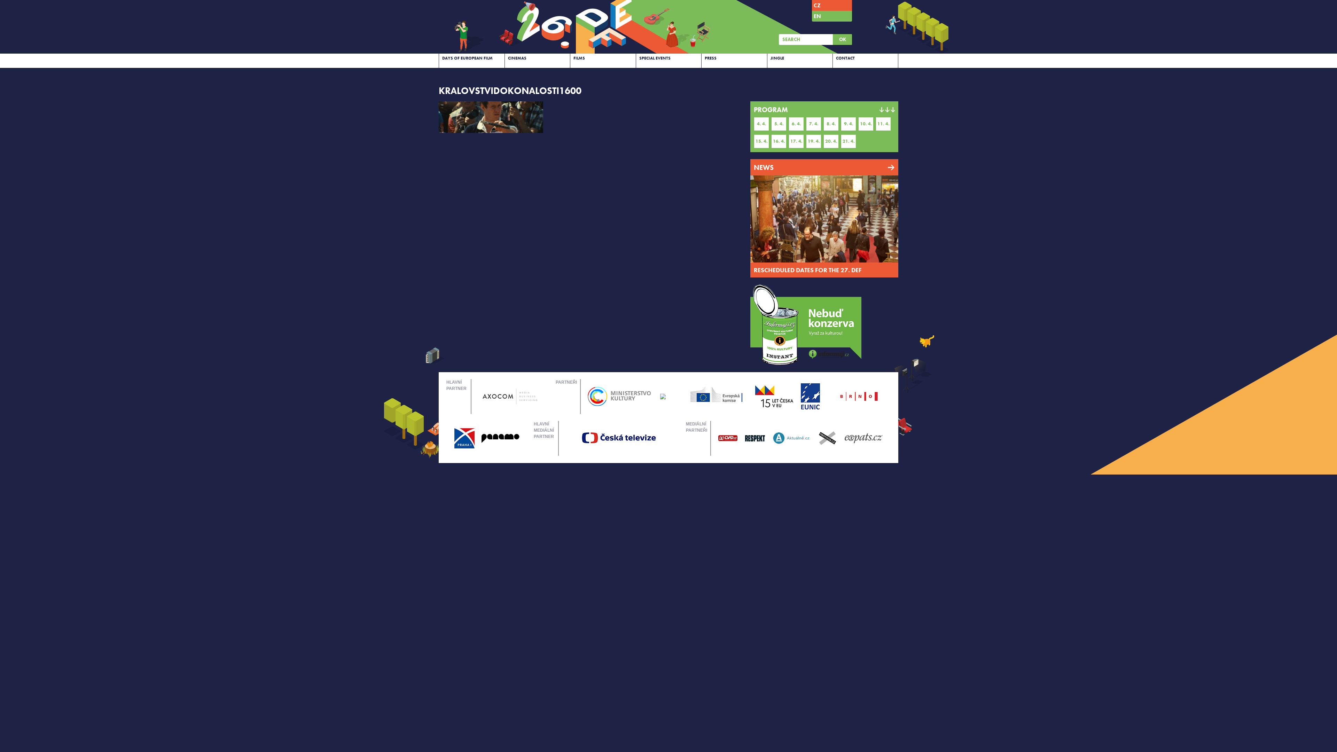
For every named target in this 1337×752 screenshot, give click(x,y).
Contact (845, 58)
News (764, 167)
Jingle (777, 58)
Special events (655, 58)
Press (711, 58)
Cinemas (517, 58)
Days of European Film (467, 58)
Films (579, 58)
